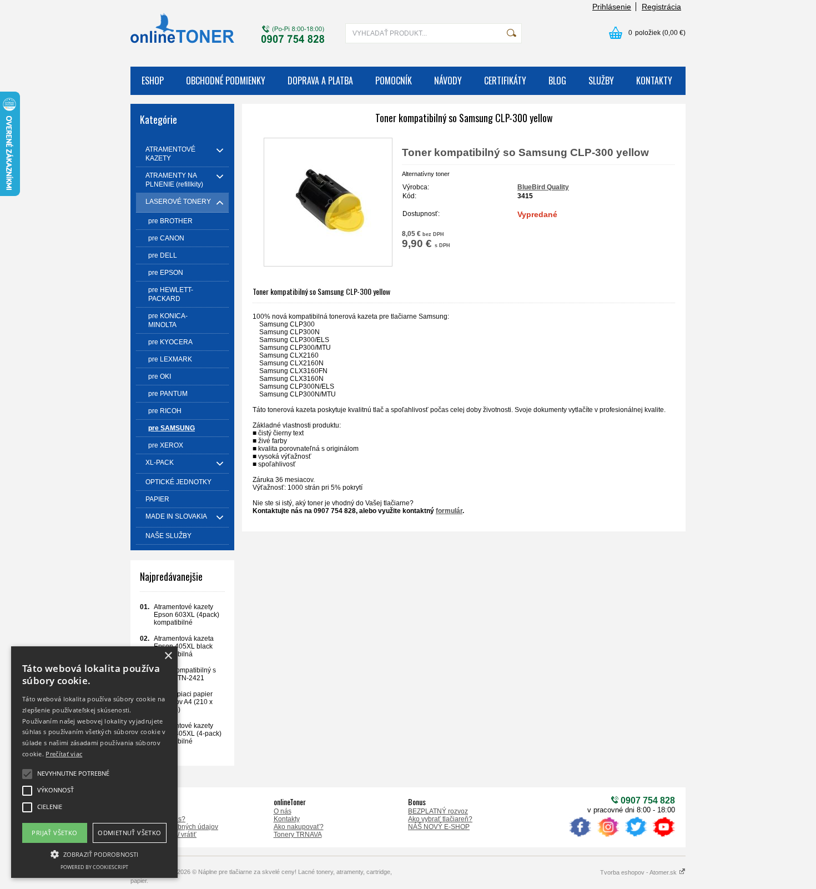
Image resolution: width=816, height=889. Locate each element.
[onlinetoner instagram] (608, 837)
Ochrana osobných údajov (178, 827)
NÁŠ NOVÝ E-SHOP (439, 827)
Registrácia (661, 6)
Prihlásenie (611, 6)
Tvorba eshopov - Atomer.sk (639, 872)
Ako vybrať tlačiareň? (440, 819)
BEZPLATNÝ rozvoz (438, 811)
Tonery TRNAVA (298, 834)
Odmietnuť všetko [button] (129, 832)
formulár (449, 511)
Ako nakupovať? (299, 827)
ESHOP (153, 80)
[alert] (94, 762)
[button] (94, 853)
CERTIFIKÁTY (505, 80)
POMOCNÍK (393, 80)
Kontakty (287, 819)
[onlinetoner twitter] (635, 837)
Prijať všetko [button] (54, 832)
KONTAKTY (654, 80)
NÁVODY (448, 80)
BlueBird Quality (543, 187)
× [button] (168, 656)
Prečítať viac (64, 754)
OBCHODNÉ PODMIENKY (225, 80)
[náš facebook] (580, 837)
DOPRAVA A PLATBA (320, 80)
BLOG (557, 80)
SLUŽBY (601, 80)
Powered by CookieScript (94, 867)
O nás (282, 811)
